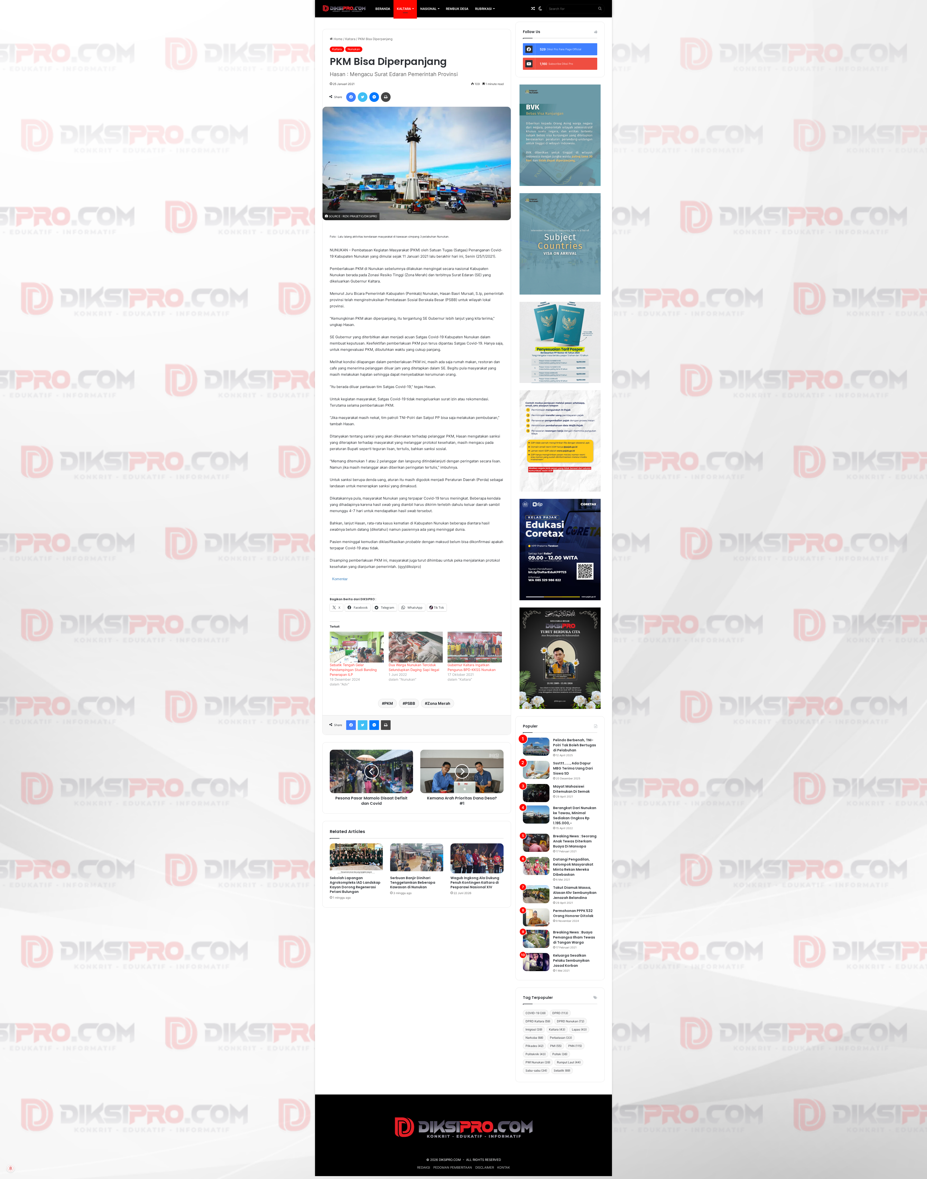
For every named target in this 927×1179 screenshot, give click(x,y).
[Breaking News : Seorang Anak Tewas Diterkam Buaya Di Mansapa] (536, 843)
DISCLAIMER (484, 1167)
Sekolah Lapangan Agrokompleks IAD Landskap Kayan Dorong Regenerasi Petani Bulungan (355, 884)
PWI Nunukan (538, 1062)
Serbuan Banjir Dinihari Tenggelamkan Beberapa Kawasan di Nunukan (412, 882)
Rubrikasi (483, 9)
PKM (388, 703)
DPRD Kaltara (538, 1021)
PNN (575, 1046)
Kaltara (404, 9)
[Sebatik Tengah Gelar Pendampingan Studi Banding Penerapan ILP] (357, 647)
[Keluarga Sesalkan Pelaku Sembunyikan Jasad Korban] (536, 962)
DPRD (560, 1013)
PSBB (410, 703)
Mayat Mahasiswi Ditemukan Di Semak (571, 789)
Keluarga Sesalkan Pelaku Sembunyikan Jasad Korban (571, 960)
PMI (556, 1046)
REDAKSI (423, 1167)
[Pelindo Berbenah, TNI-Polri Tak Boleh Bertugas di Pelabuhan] (536, 747)
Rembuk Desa (457, 9)
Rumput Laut (569, 1062)
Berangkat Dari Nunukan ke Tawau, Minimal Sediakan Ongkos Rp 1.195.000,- (574, 815)
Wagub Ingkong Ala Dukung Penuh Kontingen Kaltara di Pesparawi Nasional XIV (474, 882)
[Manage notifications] (10, 1168)
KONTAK (503, 1167)
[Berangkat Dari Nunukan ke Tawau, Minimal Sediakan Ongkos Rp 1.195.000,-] (536, 814)
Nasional (428, 9)
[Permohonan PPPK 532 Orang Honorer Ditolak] (536, 917)
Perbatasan (561, 1037)
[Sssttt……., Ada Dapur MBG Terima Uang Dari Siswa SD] (536, 770)
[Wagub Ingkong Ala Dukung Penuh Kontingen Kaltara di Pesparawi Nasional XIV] (477, 858)
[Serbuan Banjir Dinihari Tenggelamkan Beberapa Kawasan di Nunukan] (416, 858)
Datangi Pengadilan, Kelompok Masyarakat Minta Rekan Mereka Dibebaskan (573, 867)
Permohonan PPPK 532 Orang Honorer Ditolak (573, 913)
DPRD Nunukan (570, 1021)
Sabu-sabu (536, 1070)
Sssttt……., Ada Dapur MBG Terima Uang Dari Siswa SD (573, 768)
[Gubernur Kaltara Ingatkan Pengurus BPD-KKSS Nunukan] (475, 647)
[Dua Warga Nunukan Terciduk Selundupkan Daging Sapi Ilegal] (416, 647)
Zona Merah (438, 703)
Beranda (382, 9)
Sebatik (562, 1070)
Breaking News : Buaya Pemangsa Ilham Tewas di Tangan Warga (574, 937)
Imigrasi (534, 1029)
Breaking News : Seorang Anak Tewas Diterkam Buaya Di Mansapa (575, 841)
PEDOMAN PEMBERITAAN (452, 1167)
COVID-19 (536, 1013)
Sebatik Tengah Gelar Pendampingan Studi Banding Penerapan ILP (353, 670)
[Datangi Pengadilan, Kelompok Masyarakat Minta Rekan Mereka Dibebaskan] (536, 866)
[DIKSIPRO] (344, 9)
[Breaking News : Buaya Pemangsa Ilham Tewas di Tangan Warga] (536, 939)
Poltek (559, 1054)
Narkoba (534, 1037)
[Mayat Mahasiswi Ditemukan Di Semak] (536, 793)
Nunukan (354, 49)
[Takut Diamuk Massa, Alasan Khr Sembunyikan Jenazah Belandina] (536, 894)
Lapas (579, 1029)
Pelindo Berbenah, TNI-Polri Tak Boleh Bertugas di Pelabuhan (574, 745)
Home (338, 39)
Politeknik (536, 1054)
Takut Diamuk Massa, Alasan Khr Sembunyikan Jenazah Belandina (575, 892)
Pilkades (534, 1046)
